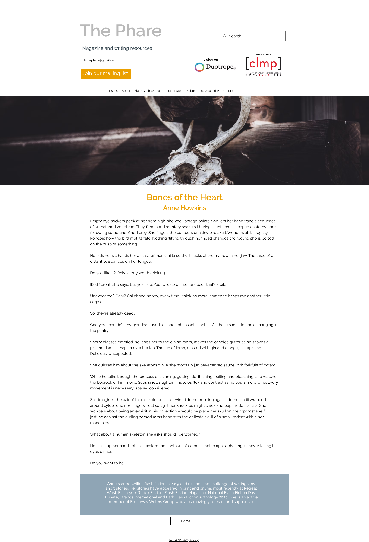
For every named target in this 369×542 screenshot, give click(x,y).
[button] (113, 90)
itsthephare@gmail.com (100, 60)
